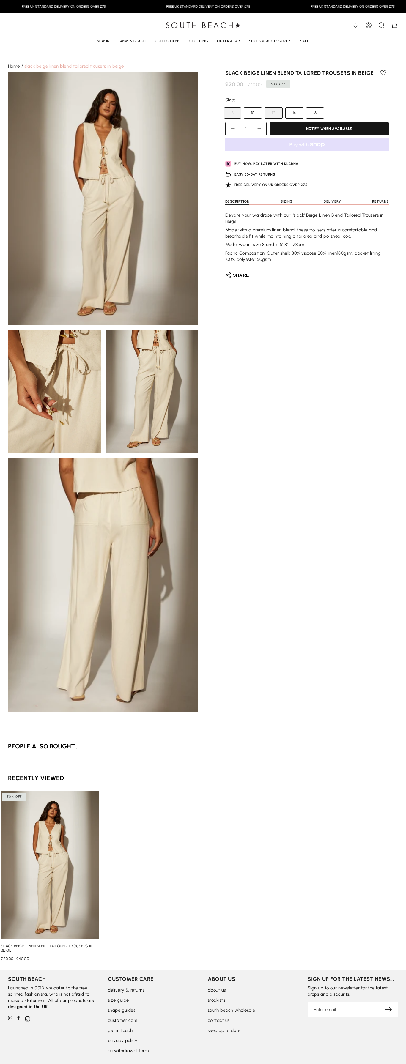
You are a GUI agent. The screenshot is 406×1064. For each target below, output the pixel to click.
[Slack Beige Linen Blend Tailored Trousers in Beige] (50, 865)
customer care (123, 1020)
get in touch (120, 1030)
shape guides (121, 1010)
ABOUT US (217, 990)
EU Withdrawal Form (128, 1050)
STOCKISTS (216, 1000)
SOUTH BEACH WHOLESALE (231, 1010)
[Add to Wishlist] (355, 25)
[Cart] (394, 25)
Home (14, 66)
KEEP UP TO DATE (224, 1030)
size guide (118, 1000)
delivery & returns (126, 990)
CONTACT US (219, 1020)
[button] (381, 25)
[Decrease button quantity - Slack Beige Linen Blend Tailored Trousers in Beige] (233, 128)
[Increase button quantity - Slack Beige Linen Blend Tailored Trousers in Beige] (258, 128)
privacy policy (122, 1040)
